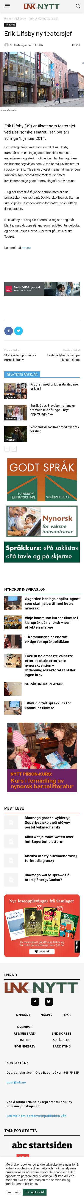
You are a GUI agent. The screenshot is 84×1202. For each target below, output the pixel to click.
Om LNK (25, 1040)
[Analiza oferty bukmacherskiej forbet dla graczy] (13, 860)
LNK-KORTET (62, 1033)
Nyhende (20, 18)
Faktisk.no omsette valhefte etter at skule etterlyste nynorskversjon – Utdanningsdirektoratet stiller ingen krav (50, 665)
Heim (7, 18)
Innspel (46, 1015)
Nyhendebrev (24, 1046)
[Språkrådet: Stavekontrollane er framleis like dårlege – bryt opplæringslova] (15, 412)
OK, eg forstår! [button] (34, 1192)
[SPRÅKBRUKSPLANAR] (13, 689)
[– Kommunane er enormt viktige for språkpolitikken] (13, 641)
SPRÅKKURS (61, 1040)
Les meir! (13, 1192)
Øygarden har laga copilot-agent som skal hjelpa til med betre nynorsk (52, 603)
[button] (78, 6)
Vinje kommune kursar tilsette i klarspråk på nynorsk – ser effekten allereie (51, 622)
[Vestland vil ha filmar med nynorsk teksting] (15, 434)
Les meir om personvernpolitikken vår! (36, 1116)
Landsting (62, 1046)
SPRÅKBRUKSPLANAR (44, 684)
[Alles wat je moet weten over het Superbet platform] (13, 841)
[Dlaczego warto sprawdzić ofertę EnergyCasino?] (13, 880)
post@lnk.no (16, 1082)
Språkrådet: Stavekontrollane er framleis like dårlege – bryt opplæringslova (52, 410)
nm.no (26, 247)
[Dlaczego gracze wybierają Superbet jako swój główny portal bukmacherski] (13, 822)
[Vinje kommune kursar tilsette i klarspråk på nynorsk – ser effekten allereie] (13, 622)
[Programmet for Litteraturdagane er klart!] (15, 391)
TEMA (66, 1015)
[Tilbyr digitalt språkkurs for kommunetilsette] (13, 708)
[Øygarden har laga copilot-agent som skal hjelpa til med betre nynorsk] (13, 603)
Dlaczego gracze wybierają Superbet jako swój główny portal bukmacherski (47, 822)
